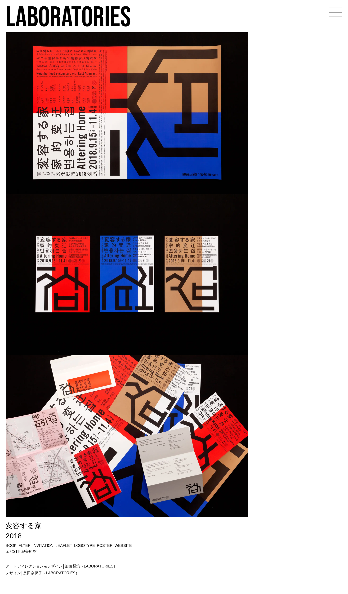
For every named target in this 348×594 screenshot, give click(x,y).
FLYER (24, 546)
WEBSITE (123, 546)
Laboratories (68, 16)
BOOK (11, 546)
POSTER (105, 546)
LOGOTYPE (84, 546)
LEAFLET (63, 546)
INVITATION (43, 546)
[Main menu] (335, 12)
